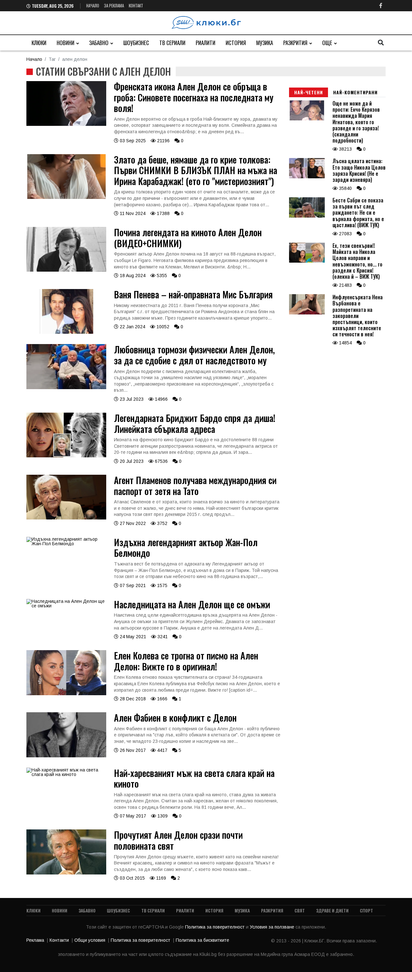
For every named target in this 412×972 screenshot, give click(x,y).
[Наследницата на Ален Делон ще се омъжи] (66, 605)
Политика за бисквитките (202, 940)
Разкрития (295, 43)
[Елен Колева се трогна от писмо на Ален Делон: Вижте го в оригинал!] (66, 693)
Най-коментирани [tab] (355, 92)
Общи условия (89, 940)
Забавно (98, 43)
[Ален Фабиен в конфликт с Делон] (66, 755)
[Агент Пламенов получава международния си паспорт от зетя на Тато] (66, 517)
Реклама (35, 940)
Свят (300, 910)
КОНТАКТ (136, 5)
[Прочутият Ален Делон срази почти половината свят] (66, 872)
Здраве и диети (332, 910)
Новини (65, 43)
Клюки (39, 43)
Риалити (205, 43)
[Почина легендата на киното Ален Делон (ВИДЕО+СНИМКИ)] (66, 270)
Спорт (366, 910)
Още (327, 43)
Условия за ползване (272, 927)
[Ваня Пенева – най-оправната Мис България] (66, 332)
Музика (264, 43)
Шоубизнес (136, 43)
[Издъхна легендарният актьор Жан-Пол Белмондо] (66, 543)
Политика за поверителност (215, 927)
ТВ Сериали (172, 43)
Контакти (59, 940)
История (236, 43)
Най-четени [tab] (308, 92)
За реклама (114, 5)
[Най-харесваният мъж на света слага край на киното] (66, 774)
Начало (92, 5)
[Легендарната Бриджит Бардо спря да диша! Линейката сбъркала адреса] (66, 455)
